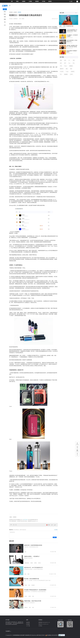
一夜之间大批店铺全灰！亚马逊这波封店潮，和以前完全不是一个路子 (72, 30)
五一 (69, 60)
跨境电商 (33, 585)
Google (67, 71)
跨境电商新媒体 (17, 635)
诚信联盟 (28, 622)
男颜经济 (26, 607)
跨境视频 (28, 624)
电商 (30, 607)
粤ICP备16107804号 (40, 635)
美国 (71, 68)
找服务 (17, 1)
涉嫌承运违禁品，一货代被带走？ (32, 556)
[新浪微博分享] (16, 524)
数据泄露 (66, 74)
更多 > (76, 12)
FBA (61, 74)
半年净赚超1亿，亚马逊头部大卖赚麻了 (72, 36)
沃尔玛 (71, 74)
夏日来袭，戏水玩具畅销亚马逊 (31, 578)
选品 (25, 551)
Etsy (69, 63)
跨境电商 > (11, 12)
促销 (61, 60)
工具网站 (30, 1)
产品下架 (61, 71)
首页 (12, 1)
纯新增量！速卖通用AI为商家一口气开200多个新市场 (72, 46)
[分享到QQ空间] (14, 524)
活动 (5, 16)
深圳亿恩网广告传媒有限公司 (25, 635)
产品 (73, 63)
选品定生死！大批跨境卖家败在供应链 (33, 545)
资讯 (5, 11)
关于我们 (43, 1)
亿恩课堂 (23, 1)
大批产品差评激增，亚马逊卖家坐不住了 (72, 41)
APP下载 (28, 625)
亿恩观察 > (15, 12)
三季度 (29, 596)
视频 (5, 19)
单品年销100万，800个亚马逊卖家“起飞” (33, 567)
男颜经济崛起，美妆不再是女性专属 (32, 601)
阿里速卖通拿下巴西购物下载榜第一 (72, 51)
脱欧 (67, 68)
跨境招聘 (37, 1)
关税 (73, 60)
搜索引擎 (61, 68)
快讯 (5, 14)
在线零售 (72, 71)
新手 (65, 63)
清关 (61, 63)
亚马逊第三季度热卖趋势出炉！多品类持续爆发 (35, 589)
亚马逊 (26, 585)
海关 (65, 60)
